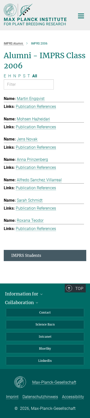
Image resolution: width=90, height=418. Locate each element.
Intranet (45, 336)
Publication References (36, 106)
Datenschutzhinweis (40, 396)
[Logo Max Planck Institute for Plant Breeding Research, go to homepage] (36, 14)
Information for (22, 293)
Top (79, 288)
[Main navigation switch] (81, 16)
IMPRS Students (26, 255)
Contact (45, 312)
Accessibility (73, 396)
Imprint (12, 396)
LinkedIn (45, 361)
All (34, 76)
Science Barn (45, 324)
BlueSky (45, 348)
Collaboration (20, 302)
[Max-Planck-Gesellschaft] (23, 382)
